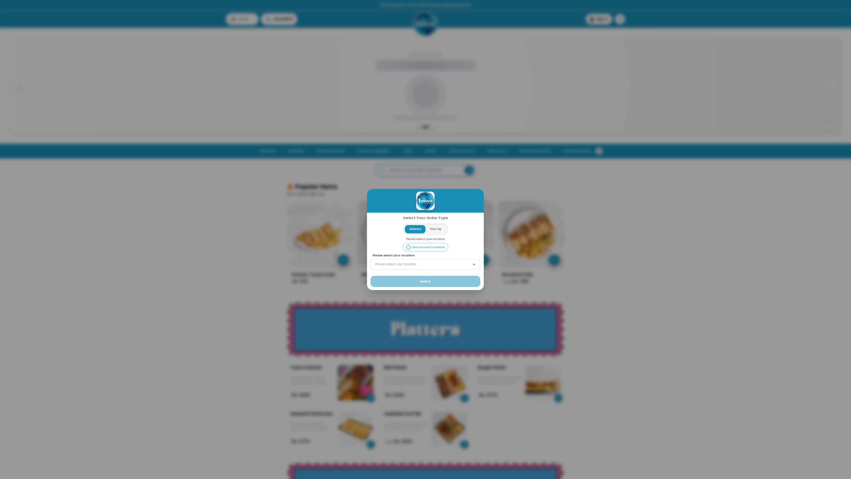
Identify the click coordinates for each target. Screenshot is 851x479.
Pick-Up (435, 229)
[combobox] (375, 264)
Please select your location (394, 255)
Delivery (415, 229)
